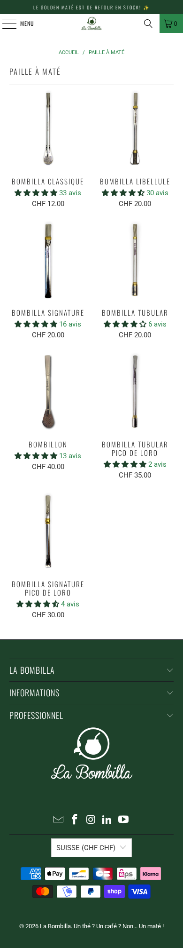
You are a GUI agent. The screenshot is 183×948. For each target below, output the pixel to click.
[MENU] (4, 23)
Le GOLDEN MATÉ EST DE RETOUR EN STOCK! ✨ (91, 7)
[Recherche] (148, 23)
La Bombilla (55, 926)
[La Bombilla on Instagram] (91, 820)
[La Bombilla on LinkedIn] (107, 820)
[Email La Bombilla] (59, 820)
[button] (37, 193)
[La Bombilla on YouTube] (124, 820)
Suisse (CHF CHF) (85, 848)
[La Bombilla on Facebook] (75, 820)
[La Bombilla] (91, 23)
